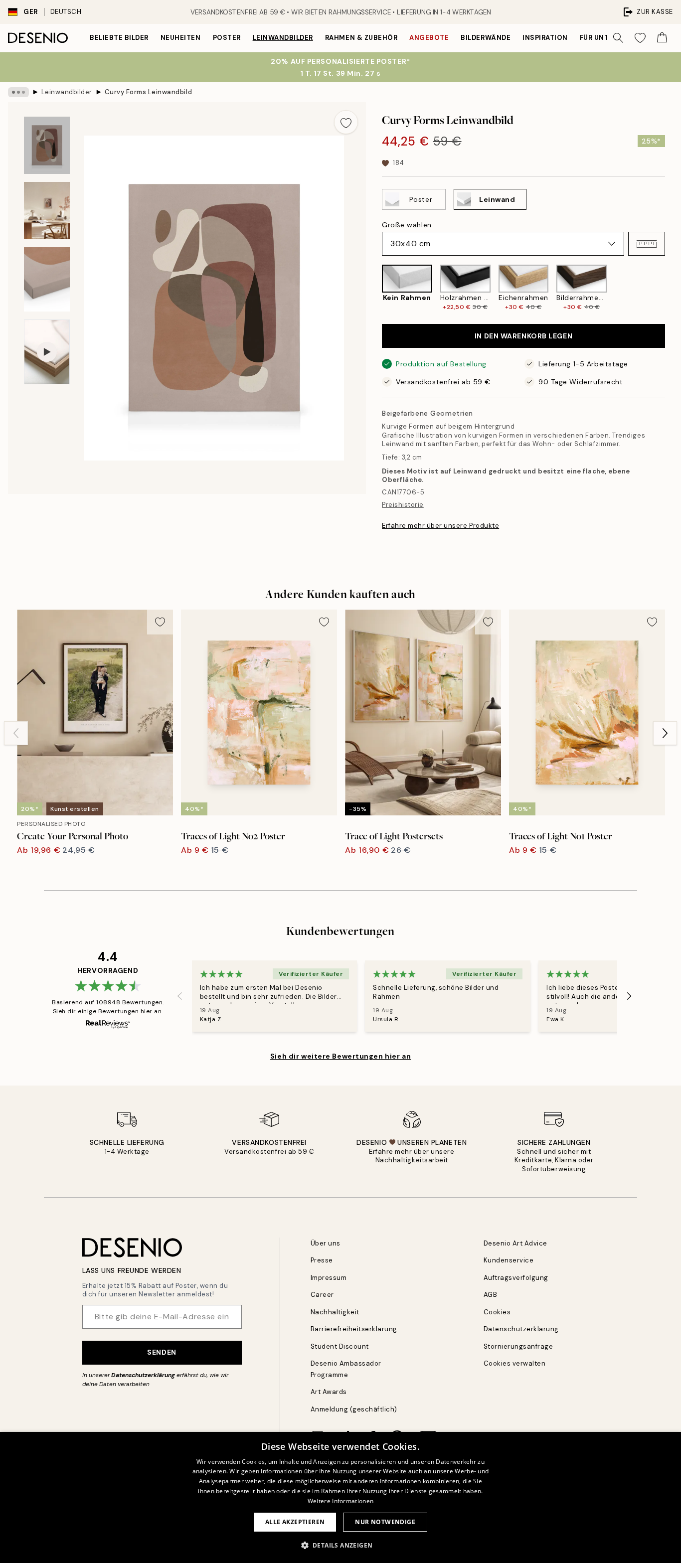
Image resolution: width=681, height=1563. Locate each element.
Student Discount (340, 1346)
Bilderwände (486, 37)
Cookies (497, 1312)
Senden (161, 1352)
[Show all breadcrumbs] (18, 92)
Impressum (329, 1277)
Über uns (325, 1243)
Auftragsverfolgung (516, 1277)
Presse (322, 1260)
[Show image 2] (47, 210)
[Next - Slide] (673, 288)
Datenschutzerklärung (143, 1375)
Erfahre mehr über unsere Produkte (440, 525)
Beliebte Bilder (119, 37)
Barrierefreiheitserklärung (354, 1329)
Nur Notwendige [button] (385, 1522)
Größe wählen (407, 224)
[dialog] (340, 1497)
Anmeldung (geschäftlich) (354, 1409)
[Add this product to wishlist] (346, 122)
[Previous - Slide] (374, 288)
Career (322, 1294)
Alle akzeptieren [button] (295, 1522)
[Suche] (618, 38)
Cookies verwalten (515, 1363)
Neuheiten (181, 37)
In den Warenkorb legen (523, 335)
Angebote (429, 37)
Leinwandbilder (283, 37)
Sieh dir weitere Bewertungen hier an (340, 1056)
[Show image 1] (47, 145)
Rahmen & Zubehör (361, 37)
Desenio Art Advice (515, 1243)
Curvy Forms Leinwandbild (148, 92)
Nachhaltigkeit (335, 1312)
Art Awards (329, 1392)
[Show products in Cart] (662, 38)
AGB (491, 1294)
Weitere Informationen (340, 1501)
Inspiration (545, 37)
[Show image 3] (47, 279)
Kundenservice (509, 1260)
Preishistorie (403, 504)
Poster (227, 37)
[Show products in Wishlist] (640, 38)
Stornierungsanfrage (518, 1346)
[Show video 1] (47, 352)
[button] (646, 244)
